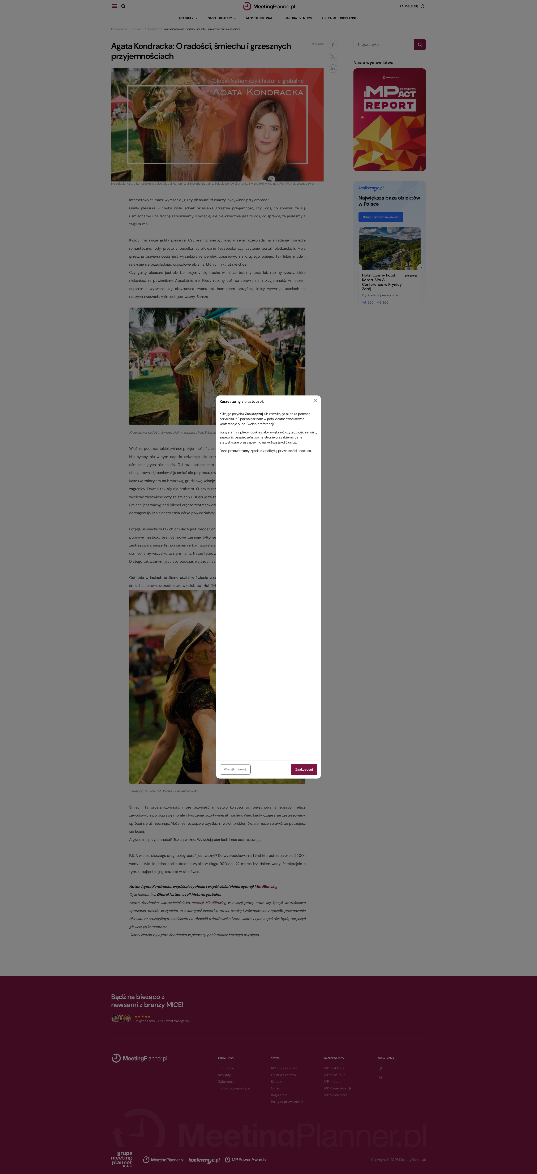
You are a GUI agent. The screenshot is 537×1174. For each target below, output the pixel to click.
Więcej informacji (235, 769)
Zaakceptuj (304, 769)
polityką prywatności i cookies (288, 451)
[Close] (315, 400)
